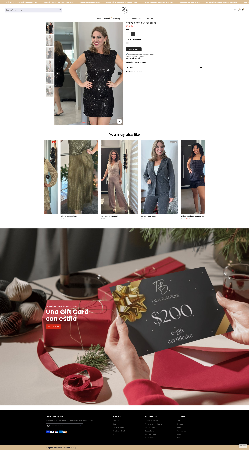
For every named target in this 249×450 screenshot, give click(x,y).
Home (98, 19)
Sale (178, 438)
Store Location (118, 427)
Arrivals (107, 19)
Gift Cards (149, 19)
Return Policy (149, 438)
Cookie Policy (150, 431)
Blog (114, 434)
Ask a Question (140, 62)
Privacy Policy (150, 427)
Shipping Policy (150, 434)
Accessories (136, 19)
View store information (133, 58)
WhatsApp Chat (119, 431)
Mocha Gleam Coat (67, 216)
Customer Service (151, 420)
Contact (116, 424)
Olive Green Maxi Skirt (148, 216)
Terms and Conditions (153, 424)
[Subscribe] (79, 426)
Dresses (180, 424)
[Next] (120, 73)
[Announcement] (31, 2)
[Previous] (58, 73)
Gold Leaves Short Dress (109, 216)
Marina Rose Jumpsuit (188, 216)
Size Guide (129, 62)
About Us (116, 420)
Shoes (126, 19)
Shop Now (52, 326)
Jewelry (179, 434)
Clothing (116, 19)
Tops (179, 420)
